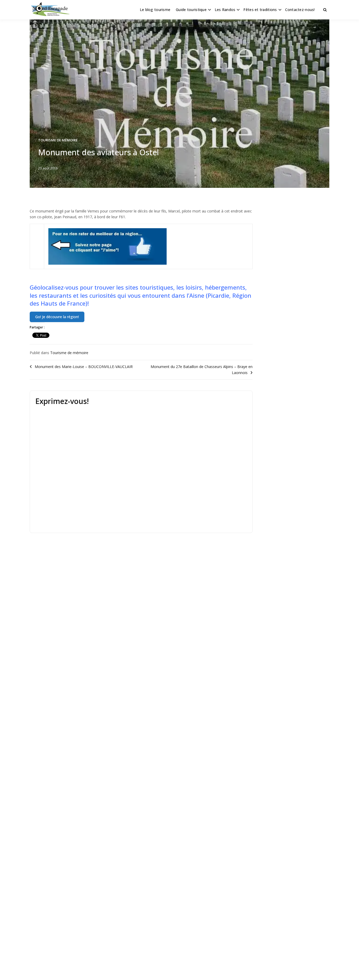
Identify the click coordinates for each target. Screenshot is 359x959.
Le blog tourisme (155, 9)
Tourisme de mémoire (58, 140)
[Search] (325, 10)
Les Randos (225, 9)
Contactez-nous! (300, 9)
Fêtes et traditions (260, 9)
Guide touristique (191, 9)
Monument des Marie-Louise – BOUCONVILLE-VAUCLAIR (84, 366)
